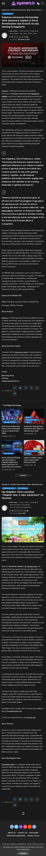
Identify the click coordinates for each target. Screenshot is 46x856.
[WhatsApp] (17, 37)
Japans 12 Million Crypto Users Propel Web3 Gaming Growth (33, 460)
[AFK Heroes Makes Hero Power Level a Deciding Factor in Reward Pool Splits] (12, 416)
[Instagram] (21, 827)
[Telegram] (25, 37)
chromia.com (31, 717)
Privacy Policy (25, 849)
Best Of (28, 417)
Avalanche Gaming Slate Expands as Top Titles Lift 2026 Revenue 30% (33, 428)
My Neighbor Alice (26, 507)
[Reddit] (22, 37)
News (27, 422)
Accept (23, 853)
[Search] (42, 3)
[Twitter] (12, 37)
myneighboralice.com (14, 711)
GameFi (30, 33)
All (14, 507)
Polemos (5, 91)
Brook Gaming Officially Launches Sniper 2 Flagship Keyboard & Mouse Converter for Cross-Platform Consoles (11, 462)
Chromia (17, 507)
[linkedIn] (20, 37)
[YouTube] (25, 827)
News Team (13, 31)
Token (35, 33)
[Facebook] (10, 37)
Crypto (25, 33)
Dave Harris (7, 211)
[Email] (27, 37)
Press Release (7, 13)
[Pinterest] (15, 37)
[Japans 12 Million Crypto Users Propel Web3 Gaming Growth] (34, 447)
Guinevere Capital (21, 352)
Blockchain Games (9, 422)
